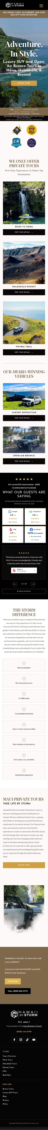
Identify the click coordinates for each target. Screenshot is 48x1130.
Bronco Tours (8, 1089)
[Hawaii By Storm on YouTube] (34, 1039)
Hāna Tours (8, 1060)
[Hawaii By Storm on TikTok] (27, 1039)
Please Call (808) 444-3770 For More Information (24, 119)
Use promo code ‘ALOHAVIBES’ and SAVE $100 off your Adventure (24, 14)
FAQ (4, 1071)
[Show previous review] (14, 584)
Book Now (13, 981)
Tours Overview (9, 1056)
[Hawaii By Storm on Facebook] (14, 1039)
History (6, 1100)
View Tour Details (24, 232)
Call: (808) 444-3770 (18, 991)
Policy (5, 1104)
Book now (24, 83)
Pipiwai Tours (8, 1067)
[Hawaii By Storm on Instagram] (21, 1039)
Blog (5, 1096)
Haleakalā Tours (10, 1064)
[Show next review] (33, 584)
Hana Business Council (32, 1026)
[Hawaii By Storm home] (14, 5)
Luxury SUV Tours (10, 1093)
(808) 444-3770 (24, 1032)
